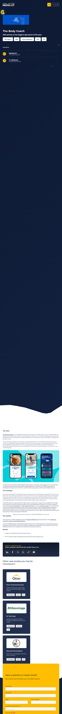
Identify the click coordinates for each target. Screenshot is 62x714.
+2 (8, 629)
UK (44, 39)
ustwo (44, 484)
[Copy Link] (28, 552)
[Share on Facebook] (12, 552)
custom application (15, 506)
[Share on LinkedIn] (7, 552)
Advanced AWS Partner (32, 519)
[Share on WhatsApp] (23, 552)
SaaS (38, 39)
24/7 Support (7, 39)
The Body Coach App (8, 434)
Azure (18, 594)
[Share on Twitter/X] (18, 552)
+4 (23, 594)
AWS (16, 39)
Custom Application (27, 39)
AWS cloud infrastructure (28, 506)
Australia (19, 626)
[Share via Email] (34, 552)
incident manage (44, 506)
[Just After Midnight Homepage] (8, 4)
